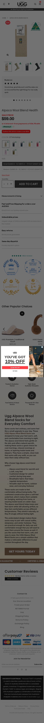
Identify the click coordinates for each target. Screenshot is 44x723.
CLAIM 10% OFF (15, 367)
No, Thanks (15, 370)
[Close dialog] (42, 347)
